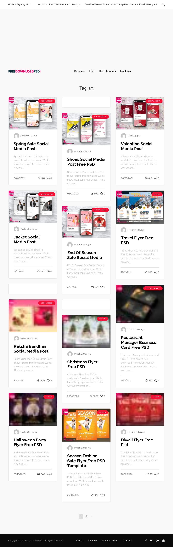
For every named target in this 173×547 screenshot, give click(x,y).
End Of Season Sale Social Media (84, 255)
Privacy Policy (109, 540)
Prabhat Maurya (29, 136)
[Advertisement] (86, 37)
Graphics (42, 4)
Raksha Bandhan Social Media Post (31, 349)
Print (51, 4)
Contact (127, 540)
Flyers (157, 194)
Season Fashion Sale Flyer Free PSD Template (86, 460)
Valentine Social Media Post (136, 146)
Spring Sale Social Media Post (31, 146)
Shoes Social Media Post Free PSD (86, 162)
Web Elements (62, 4)
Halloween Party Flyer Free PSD (30, 442)
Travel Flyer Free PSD (137, 240)
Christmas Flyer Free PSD (82, 364)
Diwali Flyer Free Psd (137, 442)
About (79, 540)
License (92, 540)
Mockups (76, 4)
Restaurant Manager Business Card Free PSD (138, 342)
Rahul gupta (134, 136)
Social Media (47, 101)
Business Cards (153, 288)
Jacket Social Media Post (27, 239)
